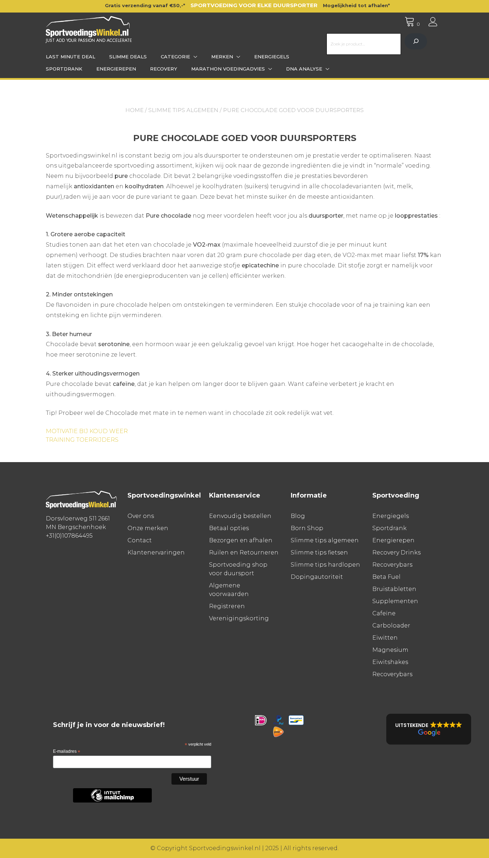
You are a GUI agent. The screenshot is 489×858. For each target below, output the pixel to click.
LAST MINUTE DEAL (70, 56)
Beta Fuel (386, 576)
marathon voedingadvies (228, 69)
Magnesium (390, 649)
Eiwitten (385, 637)
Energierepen (116, 69)
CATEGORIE (175, 56)
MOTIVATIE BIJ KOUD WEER (87, 431)
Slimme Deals (128, 56)
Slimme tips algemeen (183, 110)
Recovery (163, 69)
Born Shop (307, 528)
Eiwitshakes (390, 662)
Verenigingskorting (239, 618)
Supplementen (395, 601)
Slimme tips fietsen (319, 552)
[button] (428, 729)
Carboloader (391, 625)
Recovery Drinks (396, 552)
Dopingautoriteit (317, 576)
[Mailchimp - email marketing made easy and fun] (112, 801)
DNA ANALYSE (304, 69)
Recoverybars (392, 564)
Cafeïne (384, 613)
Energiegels (271, 56)
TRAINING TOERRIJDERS (82, 439)
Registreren (227, 606)
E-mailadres (66, 752)
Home (134, 110)
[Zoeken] (416, 41)
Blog (298, 516)
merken (222, 56)
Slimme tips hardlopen (325, 564)
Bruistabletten (394, 589)
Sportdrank (64, 69)
